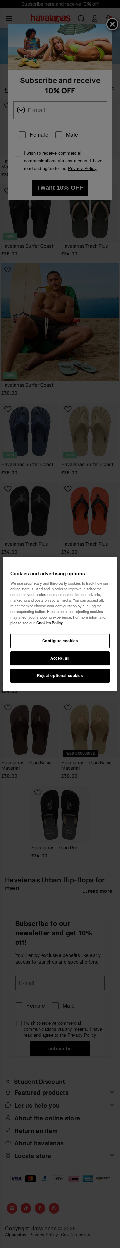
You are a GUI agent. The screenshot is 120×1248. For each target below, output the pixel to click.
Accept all (60, 658)
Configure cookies (60, 640)
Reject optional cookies (60, 675)
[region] (60, 624)
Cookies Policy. (49, 622)
